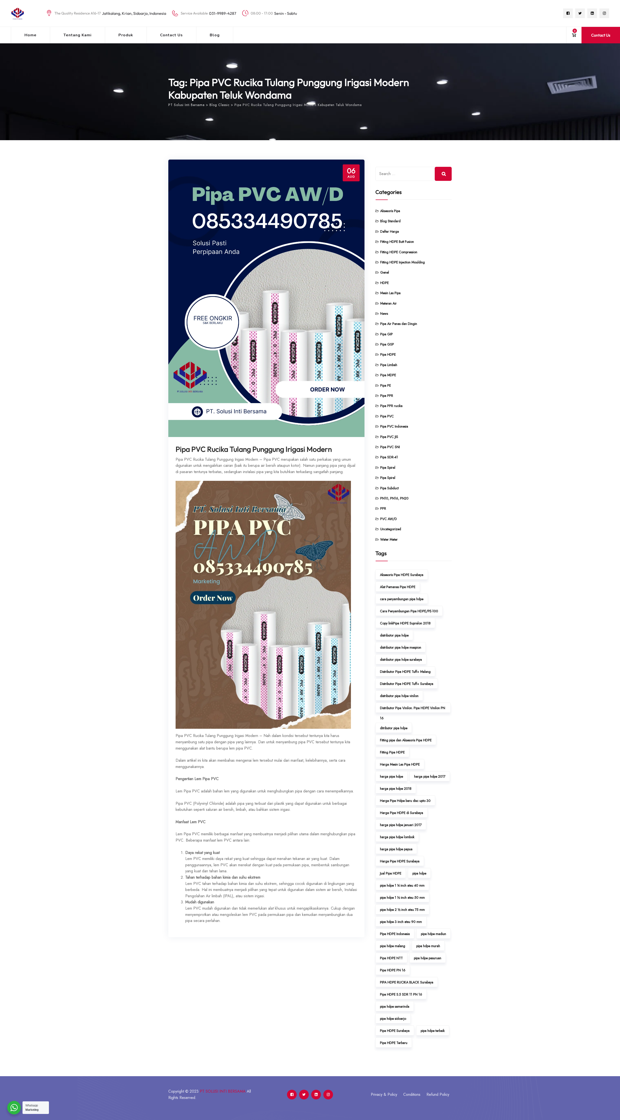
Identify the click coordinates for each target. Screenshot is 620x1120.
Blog (215, 35)
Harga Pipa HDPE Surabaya (399, 861)
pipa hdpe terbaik (433, 1030)
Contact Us (171, 35)
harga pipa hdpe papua (396, 849)
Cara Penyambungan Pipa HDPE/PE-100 (409, 611)
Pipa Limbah (388, 364)
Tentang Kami (77, 35)
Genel (384, 272)
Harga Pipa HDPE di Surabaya (401, 812)
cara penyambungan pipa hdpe (401, 599)
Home (30, 35)
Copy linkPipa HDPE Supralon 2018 (405, 623)
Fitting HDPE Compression (398, 252)
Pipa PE (385, 385)
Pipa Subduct (389, 488)
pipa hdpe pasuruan (427, 958)
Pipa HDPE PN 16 (392, 970)
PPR (383, 508)
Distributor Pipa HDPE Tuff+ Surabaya (406, 683)
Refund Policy (437, 1094)
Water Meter (389, 539)
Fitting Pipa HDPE (392, 752)
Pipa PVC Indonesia (394, 426)
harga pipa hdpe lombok (397, 837)
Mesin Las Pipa (390, 293)
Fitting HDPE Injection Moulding (402, 262)
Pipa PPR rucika (391, 405)
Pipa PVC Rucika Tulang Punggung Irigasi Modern (254, 449)
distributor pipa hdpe (394, 635)
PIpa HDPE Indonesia (395, 933)
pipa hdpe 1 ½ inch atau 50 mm (402, 897)
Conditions (411, 1094)
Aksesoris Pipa (390, 210)
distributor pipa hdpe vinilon (399, 695)
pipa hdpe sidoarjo (393, 1018)
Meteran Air (388, 303)
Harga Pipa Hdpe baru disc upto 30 (405, 800)
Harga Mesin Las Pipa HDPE (400, 764)
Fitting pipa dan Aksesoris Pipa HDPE (406, 740)
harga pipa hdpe (391, 776)
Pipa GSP (387, 344)
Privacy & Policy (384, 1094)
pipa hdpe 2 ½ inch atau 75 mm (402, 909)
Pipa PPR (386, 395)
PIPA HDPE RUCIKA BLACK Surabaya (406, 982)
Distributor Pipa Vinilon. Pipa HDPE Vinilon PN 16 (412, 709)
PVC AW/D (388, 518)
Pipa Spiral (387, 467)
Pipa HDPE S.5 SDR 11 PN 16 (401, 994)
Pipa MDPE (388, 375)
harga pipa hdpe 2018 (395, 788)
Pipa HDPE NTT (391, 958)
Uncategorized (390, 529)
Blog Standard (390, 221)
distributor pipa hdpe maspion (400, 647)
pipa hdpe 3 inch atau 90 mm (401, 921)
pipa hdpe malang (392, 946)
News (384, 313)
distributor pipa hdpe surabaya (401, 659)
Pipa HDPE (388, 354)
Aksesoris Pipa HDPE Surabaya (401, 574)
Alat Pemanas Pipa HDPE (397, 586)
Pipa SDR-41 (389, 457)
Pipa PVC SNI (390, 447)
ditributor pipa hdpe (393, 728)
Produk (125, 35)
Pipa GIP (386, 334)
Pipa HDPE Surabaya (395, 1030)
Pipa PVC (387, 416)
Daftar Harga (389, 231)
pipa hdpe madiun (433, 933)
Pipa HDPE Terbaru (393, 1042)
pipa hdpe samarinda (394, 1006)
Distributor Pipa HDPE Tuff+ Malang (405, 671)
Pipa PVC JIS (389, 436)
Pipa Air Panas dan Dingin (398, 323)
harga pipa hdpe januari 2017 (401, 824)
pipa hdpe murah (428, 946)
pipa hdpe (419, 873)
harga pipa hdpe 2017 (429, 776)
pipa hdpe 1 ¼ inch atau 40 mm (402, 885)
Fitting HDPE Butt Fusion (397, 241)
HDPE (384, 282)
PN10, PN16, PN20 (394, 498)
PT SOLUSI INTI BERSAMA (223, 1091)
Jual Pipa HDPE (390, 873)
